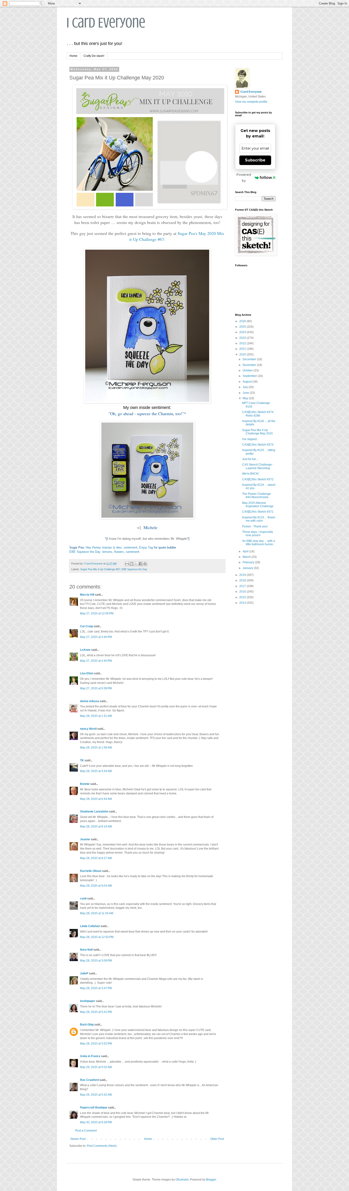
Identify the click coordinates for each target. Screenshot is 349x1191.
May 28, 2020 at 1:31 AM (96, 716)
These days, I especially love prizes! (257, 533)
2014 (243, 602)
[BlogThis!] (131, 563)
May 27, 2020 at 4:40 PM (96, 660)
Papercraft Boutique (93, 1107)
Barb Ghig (87, 1024)
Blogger (211, 1179)
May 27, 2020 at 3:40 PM (96, 637)
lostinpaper (87, 1001)
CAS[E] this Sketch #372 (258, 479)
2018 (243, 580)
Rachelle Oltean (90, 871)
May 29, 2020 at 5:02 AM (96, 1067)
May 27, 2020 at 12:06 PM (96, 613)
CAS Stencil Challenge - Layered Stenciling (258, 466)
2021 (243, 348)
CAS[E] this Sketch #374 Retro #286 (258, 413)
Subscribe (255, 160)
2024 (243, 332)
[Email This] (127, 563)
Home (73, 56)
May (246, 398)
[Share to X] (136, 563)
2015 (243, 597)
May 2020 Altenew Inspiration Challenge (258, 504)
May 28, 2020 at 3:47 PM (96, 988)
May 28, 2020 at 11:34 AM (96, 913)
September (250, 376)
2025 (243, 326)
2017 (243, 586)
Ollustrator (182, 1179)
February (249, 562)
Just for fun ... (250, 459)
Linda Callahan (90, 926)
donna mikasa (89, 701)
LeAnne (85, 649)
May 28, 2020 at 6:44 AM (96, 799)
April (246, 551)
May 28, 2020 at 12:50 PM (96, 937)
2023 (243, 338)
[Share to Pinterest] (145, 563)
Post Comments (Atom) (102, 1145)
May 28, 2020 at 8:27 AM (96, 858)
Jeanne (85, 839)
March (247, 557)
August (247, 381)
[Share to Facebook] (140, 563)
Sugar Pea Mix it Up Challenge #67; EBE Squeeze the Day (113, 569)
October (248, 370)
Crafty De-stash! (94, 56)
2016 (243, 591)
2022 (243, 343)
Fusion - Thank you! (255, 526)
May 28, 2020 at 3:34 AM (96, 771)
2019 (243, 575)
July (246, 387)
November (250, 365)
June (246, 392)
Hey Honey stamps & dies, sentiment (111, 547)
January (248, 568)
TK (82, 760)
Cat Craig (86, 626)
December (250, 359)
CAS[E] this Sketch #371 (258, 511)
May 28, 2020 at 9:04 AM (96, 885)
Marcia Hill (87, 594)
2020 (243, 354)
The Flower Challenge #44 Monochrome (256, 495)
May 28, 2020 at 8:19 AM (96, 826)
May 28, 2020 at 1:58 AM (96, 747)
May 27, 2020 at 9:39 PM (96, 688)
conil (83, 898)
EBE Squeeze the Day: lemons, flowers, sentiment (104, 552)
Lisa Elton (86, 673)
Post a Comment (86, 1130)
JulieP (84, 973)
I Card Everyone (105, 23)
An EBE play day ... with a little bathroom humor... (258, 542)
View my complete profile (251, 101)
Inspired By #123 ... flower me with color (258, 519)
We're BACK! (250, 473)
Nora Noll (86, 949)
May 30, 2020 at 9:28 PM (96, 1122)
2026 (243, 321)
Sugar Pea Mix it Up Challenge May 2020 (257, 431)
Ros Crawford (89, 1080)
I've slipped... (250, 439)
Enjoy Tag (146, 547)
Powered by (243, 177)
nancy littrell (88, 728)
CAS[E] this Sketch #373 (258, 444)
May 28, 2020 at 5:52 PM (96, 1043)
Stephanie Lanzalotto (94, 811)
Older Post (217, 1139)
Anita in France (90, 1056)
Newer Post (78, 1139)
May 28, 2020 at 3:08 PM (96, 960)
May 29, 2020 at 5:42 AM (96, 1094)
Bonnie (85, 784)
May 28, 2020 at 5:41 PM (96, 1012)
